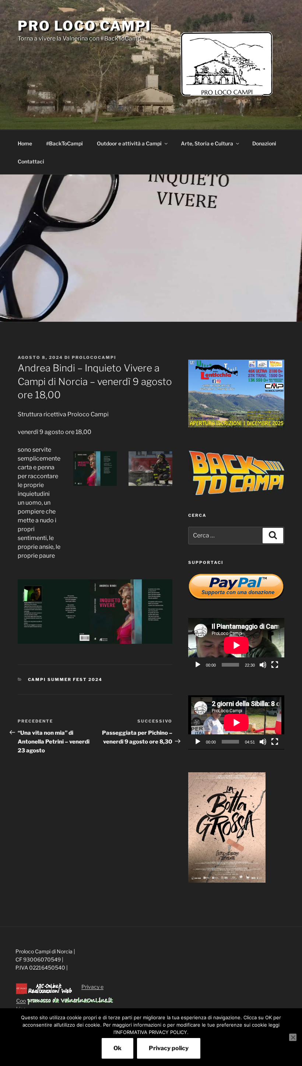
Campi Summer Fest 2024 (65, 679)
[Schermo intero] (274, 664)
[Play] (197, 664)
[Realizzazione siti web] (43, 992)
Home (25, 143)
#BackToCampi (64, 143)
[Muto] (263, 664)
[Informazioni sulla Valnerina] (70, 1003)
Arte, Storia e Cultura (207, 143)
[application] (236, 645)
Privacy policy (169, 1048)
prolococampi (94, 357)
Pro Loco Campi (84, 26)
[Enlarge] (107, 461)
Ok (117, 1048)
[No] (292, 1037)
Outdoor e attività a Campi (129, 143)
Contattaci (31, 161)
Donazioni (264, 143)
